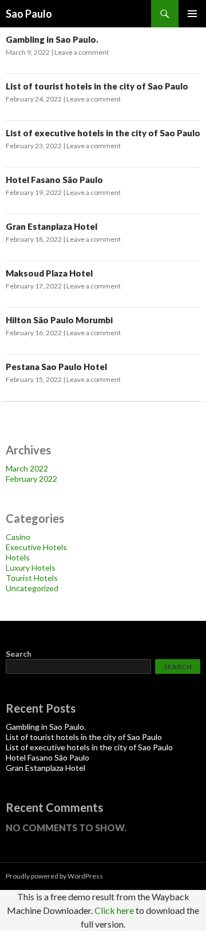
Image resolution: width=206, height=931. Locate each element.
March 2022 (27, 468)
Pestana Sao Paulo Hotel (56, 366)
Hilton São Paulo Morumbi (59, 320)
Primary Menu (192, 13)
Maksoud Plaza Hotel (49, 273)
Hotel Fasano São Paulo (54, 179)
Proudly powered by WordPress (54, 876)
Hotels (18, 557)
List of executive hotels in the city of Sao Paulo (103, 133)
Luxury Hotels (31, 567)
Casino (18, 537)
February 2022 (31, 478)
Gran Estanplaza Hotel (51, 226)
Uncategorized (32, 588)
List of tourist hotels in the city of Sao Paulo (97, 86)
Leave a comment (81, 52)
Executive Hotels (36, 547)
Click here (114, 910)
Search (18, 653)
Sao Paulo (29, 13)
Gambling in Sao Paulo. (52, 39)
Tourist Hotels (32, 578)
